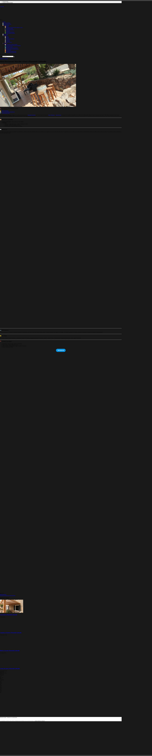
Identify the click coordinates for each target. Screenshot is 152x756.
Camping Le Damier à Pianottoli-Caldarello (10, 632)
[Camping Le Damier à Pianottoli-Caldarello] (11, 630)
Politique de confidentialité (12, 717)
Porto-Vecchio (58, 115)
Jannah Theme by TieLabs (40, 720)
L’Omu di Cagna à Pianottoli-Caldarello (10, 668)
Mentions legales (3, 717)
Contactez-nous (5, 1)
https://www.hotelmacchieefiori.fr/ (8, 111)
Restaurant (6, 110)
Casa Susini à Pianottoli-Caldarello (8, 614)
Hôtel (3, 110)
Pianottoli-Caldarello (4, 58)
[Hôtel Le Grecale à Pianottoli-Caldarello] (11, 648)
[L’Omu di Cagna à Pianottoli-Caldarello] (11, 666)
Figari (49, 115)
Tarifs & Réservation (6, 113)
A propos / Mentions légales (7, 2)
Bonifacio (53, 115)
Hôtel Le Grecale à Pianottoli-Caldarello (10, 650)
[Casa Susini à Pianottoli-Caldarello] (11, 612)
